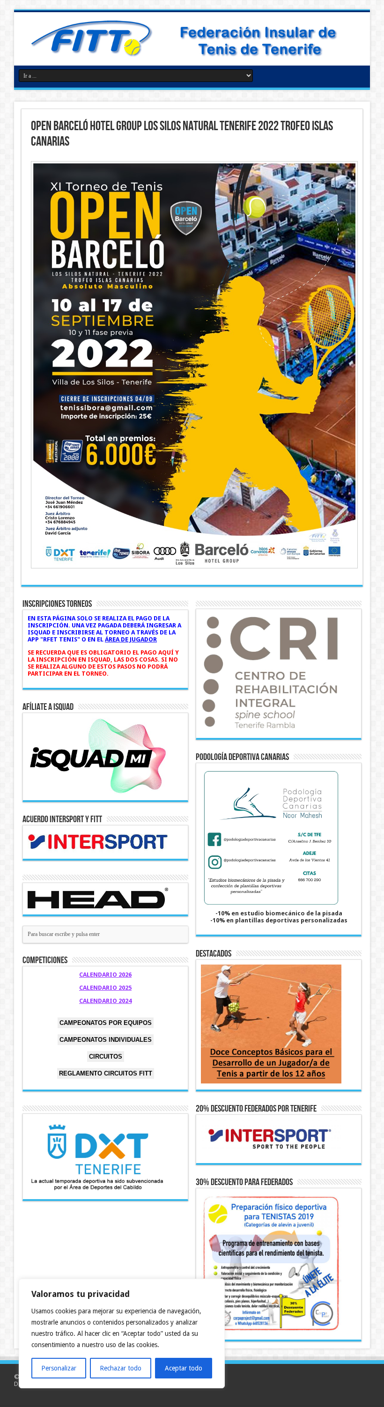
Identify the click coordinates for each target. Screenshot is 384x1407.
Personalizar (58, 1368)
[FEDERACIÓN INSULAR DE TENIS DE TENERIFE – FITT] (192, 37)
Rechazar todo (120, 1368)
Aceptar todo (183, 1368)
